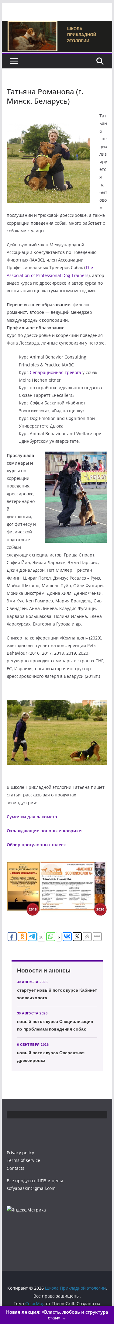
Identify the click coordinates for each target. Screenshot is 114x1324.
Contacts (15, 1168)
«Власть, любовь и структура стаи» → (57, 1315)
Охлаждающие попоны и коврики (44, 831)
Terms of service (23, 1160)
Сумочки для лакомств (32, 817)
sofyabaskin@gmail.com (31, 1188)
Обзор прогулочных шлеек (36, 844)
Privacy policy (20, 1153)
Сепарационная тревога (55, 372)
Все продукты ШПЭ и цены (35, 1181)
